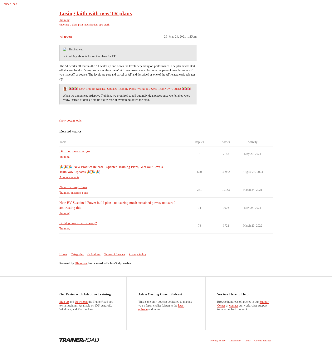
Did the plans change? (74, 151)
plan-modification (88, 24)
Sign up (64, 301)
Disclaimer (235, 340)
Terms (247, 340)
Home (63, 254)
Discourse (81, 263)
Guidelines (93, 254)
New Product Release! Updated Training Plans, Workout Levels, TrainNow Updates (130, 88)
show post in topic (70, 120)
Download (81, 301)
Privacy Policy (137, 254)
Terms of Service (114, 254)
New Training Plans (73, 187)
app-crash (104, 24)
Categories (77, 254)
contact (233, 305)
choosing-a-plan (68, 24)
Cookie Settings (262, 340)
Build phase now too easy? (78, 223)
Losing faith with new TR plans (95, 13)
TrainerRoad (9, 4)
